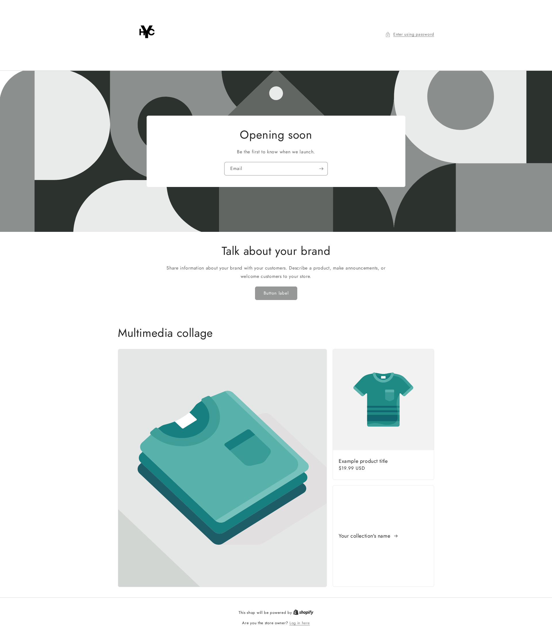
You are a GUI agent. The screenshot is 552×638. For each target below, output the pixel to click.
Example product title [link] (363, 461)
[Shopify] (303, 612)
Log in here (300, 623)
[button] (409, 34)
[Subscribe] (321, 168)
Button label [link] (276, 293)
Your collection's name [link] (365, 536)
